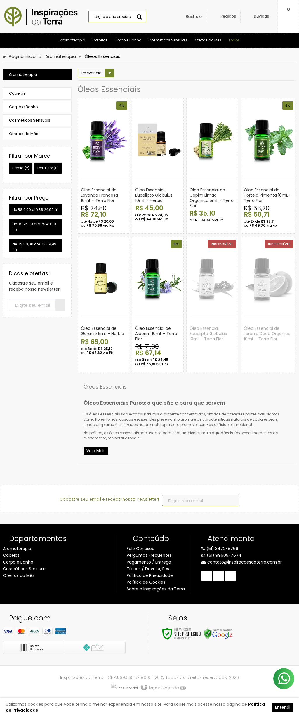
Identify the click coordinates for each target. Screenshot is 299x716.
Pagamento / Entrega (149, 562)
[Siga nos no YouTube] (218, 576)
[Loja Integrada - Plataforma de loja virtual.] (163, 688)
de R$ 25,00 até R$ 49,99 (34, 226)
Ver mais (120, 210)
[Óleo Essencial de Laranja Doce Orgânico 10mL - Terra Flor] (268, 304)
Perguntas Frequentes (149, 555)
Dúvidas (261, 16)
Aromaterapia (60, 56)
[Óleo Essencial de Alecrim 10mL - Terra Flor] (157, 304)
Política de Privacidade (150, 575)
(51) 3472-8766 (222, 549)
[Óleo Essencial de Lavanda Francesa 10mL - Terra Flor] (103, 165)
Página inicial (22, 56)
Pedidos (228, 16)
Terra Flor (48, 167)
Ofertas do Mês (18, 575)
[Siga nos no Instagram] (230, 576)
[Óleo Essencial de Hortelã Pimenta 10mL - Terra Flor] (268, 165)
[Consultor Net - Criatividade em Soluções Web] (124, 687)
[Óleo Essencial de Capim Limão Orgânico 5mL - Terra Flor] (212, 165)
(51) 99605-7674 (224, 555)
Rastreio (194, 16)
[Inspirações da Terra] (41, 16)
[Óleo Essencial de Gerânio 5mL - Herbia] (103, 304)
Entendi (282, 707)
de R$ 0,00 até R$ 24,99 (35, 209)
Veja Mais (95, 451)
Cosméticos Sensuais (25, 569)
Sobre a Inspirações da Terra (156, 589)
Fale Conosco (140, 549)
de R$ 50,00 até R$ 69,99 (34, 247)
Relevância (91, 72)
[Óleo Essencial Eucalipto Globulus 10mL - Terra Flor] (212, 304)
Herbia (20, 167)
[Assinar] (60, 305)
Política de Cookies (146, 582)
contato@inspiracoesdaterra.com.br (244, 562)
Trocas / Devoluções (148, 569)
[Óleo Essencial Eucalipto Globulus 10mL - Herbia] (157, 165)
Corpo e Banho (18, 562)
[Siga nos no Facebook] (206, 576)
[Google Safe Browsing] (218, 633)
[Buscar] (139, 16)
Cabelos (11, 555)
